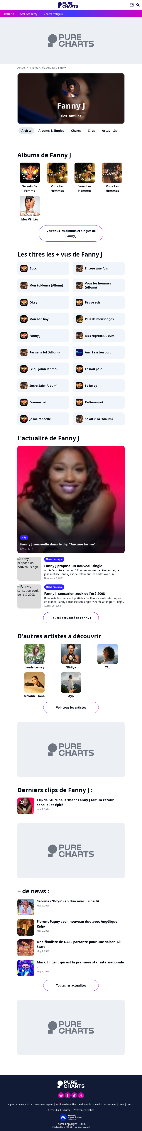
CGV (129, 1104)
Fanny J (71, 105)
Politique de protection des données (97, 1104)
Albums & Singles (51, 131)
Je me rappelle (40, 419)
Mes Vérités (29, 219)
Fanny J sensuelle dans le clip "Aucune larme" (58, 544)
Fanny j (34, 336)
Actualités (109, 131)
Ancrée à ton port (98, 352)
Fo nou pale (93, 369)
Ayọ (71, 696)
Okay (33, 302)
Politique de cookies (66, 1104)
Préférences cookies (83, 1110)
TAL (107, 667)
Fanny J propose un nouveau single (73, 566)
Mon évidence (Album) (46, 285)
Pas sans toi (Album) (44, 352)
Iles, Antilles (71, 116)
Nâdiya (71, 667)
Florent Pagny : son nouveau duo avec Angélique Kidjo (77, 923)
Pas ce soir (92, 302)
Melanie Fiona (34, 696)
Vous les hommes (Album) (98, 285)
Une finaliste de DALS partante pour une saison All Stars (79, 944)
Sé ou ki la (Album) (99, 419)
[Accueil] (68, 5)
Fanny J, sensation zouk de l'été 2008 (74, 593)
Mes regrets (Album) (100, 336)
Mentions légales (44, 1104)
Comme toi (37, 402)
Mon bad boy (38, 319)
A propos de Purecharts (20, 1104)
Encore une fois (96, 268)
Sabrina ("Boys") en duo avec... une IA (68, 901)
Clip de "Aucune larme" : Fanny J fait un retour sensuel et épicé (75, 802)
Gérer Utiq (53, 1110)
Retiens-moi (94, 402)
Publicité (66, 1110)
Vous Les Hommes (57, 188)
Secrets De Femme (29, 188)
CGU (121, 1104)
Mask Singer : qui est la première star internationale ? (80, 964)
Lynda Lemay (34, 667)
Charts (76, 131)
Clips (91, 131)
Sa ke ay (91, 386)
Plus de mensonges (99, 319)
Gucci (33, 268)
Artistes (33, 67)
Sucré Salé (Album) (43, 386)
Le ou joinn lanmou (43, 369)
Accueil (21, 67)
